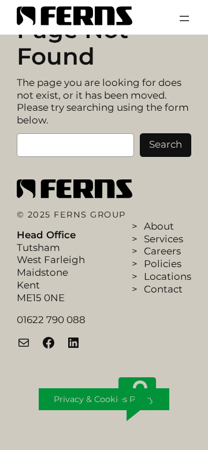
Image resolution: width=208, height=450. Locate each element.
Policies (162, 263)
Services (163, 239)
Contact (163, 289)
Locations (167, 276)
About (159, 226)
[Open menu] (184, 18)
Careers (162, 251)
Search (165, 144)
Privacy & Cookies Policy (104, 399)
